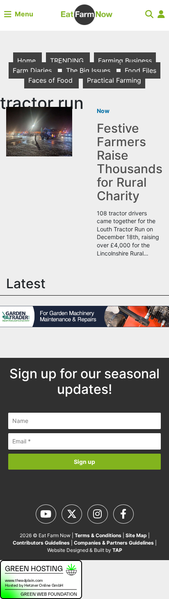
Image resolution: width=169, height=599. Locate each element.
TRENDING (68, 61)
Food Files (140, 70)
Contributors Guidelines (41, 543)
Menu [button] (22, 14)
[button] (149, 14)
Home (27, 61)
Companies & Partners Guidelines (114, 543)
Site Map (136, 535)
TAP (117, 550)
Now (103, 110)
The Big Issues (89, 70)
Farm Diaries (33, 70)
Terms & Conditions (98, 535)
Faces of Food (51, 80)
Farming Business (125, 61)
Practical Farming (114, 80)
